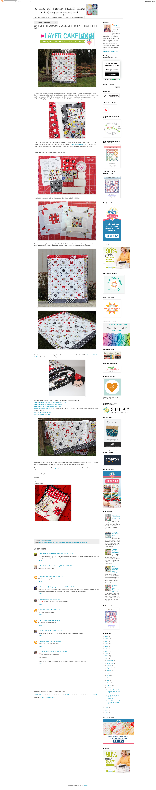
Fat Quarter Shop (57, 542)
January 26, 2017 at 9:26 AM (51, 599)
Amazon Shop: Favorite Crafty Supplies (73, 17)
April (108, 680)
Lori (41, 620)
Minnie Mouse (81, 542)
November (110, 663)
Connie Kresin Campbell (47, 566)
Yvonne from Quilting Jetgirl (48, 587)
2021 (107, 648)
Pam (41, 609)
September (110, 668)
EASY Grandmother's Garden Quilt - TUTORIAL (116, 569)
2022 (107, 646)
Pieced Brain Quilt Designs (48, 553)
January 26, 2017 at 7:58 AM (65, 553)
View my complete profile (110, 51)
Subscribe (112, 74)
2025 (107, 638)
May (108, 678)
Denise (42, 630)
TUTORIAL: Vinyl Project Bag (115, 534)
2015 (107, 710)
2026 (107, 636)
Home (67, 694)
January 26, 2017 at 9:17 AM (66, 587)
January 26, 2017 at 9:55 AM (51, 609)
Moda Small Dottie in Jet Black (43, 412)
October (109, 665)
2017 (107, 658)
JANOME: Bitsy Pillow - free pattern (115, 551)
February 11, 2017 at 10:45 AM (58, 651)
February (109, 685)
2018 (107, 656)
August (109, 670)
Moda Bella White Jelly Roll (42, 414)
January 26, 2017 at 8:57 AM (54, 576)
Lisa (41, 599)
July (108, 673)
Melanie (116, 25)
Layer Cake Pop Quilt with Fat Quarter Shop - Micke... (113, 691)
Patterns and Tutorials (56, 17)
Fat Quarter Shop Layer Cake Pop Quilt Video (47, 406)
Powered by (107, 79)
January (109, 687)
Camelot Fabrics (43, 542)
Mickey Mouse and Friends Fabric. (44, 408)
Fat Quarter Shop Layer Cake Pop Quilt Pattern (48, 404)
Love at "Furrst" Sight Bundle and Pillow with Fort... (112, 697)
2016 (107, 707)
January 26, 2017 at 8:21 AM (63, 566)
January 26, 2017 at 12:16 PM (54, 641)
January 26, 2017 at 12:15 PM (53, 630)
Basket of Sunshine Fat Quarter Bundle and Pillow (113, 702)
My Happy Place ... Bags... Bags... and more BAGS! (115, 588)
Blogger (86, 785)
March (109, 682)
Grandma (43, 576)
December (110, 660)
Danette (42, 641)
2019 (107, 653)
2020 (107, 651)
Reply (40, 560)
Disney (50, 542)
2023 (107, 643)
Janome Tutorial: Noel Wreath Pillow (116, 516)
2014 (107, 712)
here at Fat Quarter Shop (78, 144)
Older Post (96, 694)
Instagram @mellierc (58, 468)
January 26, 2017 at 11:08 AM (51, 620)
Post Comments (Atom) (48, 697)
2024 (107, 641)
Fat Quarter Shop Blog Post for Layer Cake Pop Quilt (50, 402)
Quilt (86, 542)
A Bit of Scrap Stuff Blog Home (41, 17)
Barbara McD (44, 651)
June (108, 675)
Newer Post (38, 694)
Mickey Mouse (73, 542)
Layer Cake (65, 542)
